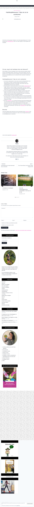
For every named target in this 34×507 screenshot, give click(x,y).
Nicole (17, 143)
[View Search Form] (17, 1)
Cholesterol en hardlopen (7, 188)
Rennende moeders (5, 302)
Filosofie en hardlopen (5, 287)
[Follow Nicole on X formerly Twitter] (18, 159)
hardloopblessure (10, 41)
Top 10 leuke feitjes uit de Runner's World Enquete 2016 (25, 165)
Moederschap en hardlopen (6, 295)
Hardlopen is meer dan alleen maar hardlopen (9, 311)
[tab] (16, 197)
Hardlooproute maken (6, 351)
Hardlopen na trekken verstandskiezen (9, 355)
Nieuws (3, 298)
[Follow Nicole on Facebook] (16, 159)
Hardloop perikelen (17, 10)
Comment (3, 208)
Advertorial (3, 281)
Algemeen (3, 283)
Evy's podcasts (5, 349)
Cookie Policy (18, 505)
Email (13, 220)
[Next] (31, 185)
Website (24, 220)
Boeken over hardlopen (5, 284)
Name (2, 220)
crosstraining (9, 100)
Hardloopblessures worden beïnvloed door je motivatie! (7, 165)
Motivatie (3, 296)
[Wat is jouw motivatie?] (9, 450)
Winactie (3, 303)
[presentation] (8, 180)
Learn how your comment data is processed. (23, 230)
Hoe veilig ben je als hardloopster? (7, 320)
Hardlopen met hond (6, 353)
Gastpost (3, 288)
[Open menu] (17, 6)
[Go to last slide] (2, 185)
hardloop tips (14, 135)
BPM (4, 360)
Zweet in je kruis (5, 352)
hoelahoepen (22, 105)
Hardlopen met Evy (6, 359)
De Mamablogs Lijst (9, 476)
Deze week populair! (5, 285)
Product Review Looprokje (6, 300)
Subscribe (4, 242)
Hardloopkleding (4, 291)
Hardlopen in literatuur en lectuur (7, 292)
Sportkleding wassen (6, 356)
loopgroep (27, 111)
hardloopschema (27, 85)
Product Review (4, 299)
